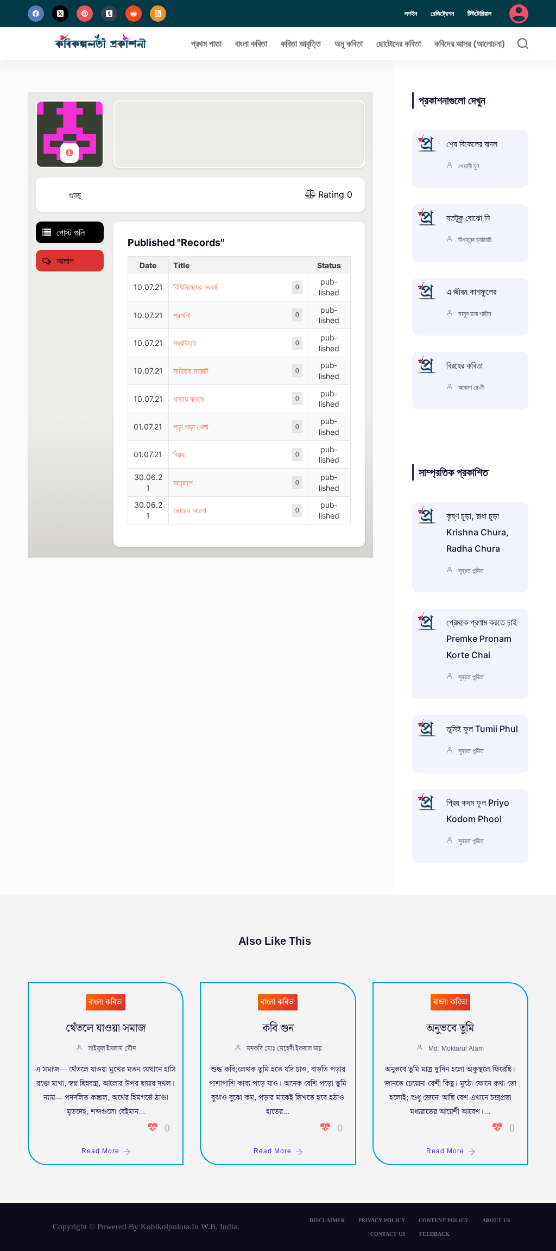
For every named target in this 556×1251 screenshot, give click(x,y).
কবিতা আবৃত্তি (301, 43)
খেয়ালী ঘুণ (468, 166)
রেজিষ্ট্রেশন (442, 13)
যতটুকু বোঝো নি (468, 217)
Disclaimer (327, 1220)
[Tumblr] (109, 13)
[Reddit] (133, 13)
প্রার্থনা (182, 315)
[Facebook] (36, 13)
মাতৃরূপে (183, 482)
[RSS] (158, 13)
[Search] (522, 43)
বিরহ (179, 454)
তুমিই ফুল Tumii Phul (482, 728)
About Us (496, 1220)
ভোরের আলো (189, 510)
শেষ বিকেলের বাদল (471, 143)
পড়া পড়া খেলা (190, 426)
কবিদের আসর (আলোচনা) (470, 43)
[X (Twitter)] (60, 13)
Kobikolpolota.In (170, 1226)
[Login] (518, 13)
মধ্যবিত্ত (185, 343)
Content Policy (444, 1220)
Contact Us (388, 1234)
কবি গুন (278, 1028)
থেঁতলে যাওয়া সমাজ (106, 1028)
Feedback (434, 1234)
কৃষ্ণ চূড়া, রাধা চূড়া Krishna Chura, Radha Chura (477, 532)
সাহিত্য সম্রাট (190, 370)
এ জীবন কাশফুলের (471, 291)
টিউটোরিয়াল (479, 13)
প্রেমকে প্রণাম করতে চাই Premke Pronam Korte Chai (481, 638)
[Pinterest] (85, 13)
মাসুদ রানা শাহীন (474, 313)
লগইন (411, 13)
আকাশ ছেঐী (471, 387)
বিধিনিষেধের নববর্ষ (195, 287)
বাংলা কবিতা (251, 43)
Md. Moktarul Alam (456, 1049)
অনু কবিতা (348, 43)
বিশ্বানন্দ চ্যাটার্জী (474, 240)
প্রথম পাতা (206, 43)
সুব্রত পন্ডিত (471, 570)
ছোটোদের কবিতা (398, 43)
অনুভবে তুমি (450, 1028)
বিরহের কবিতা (464, 365)
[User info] (69, 153)
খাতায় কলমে (188, 398)
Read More (100, 1151)
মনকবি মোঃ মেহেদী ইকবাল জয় (284, 1049)
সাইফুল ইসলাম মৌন (112, 1049)
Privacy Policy (381, 1220)
